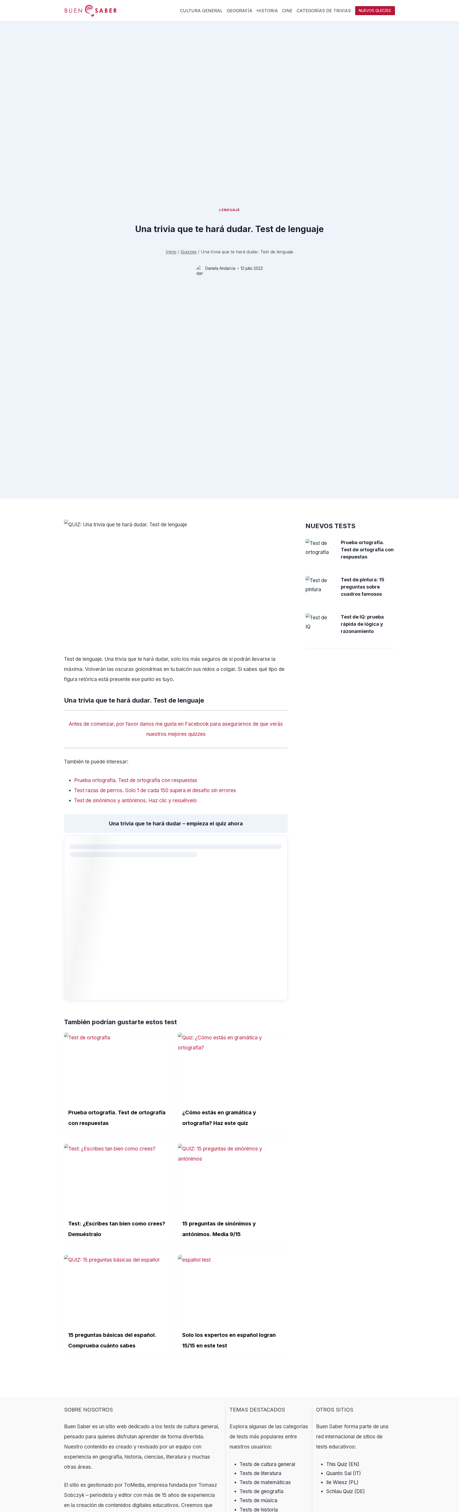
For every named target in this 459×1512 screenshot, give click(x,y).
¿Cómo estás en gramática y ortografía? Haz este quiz (219, 1117)
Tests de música (258, 1500)
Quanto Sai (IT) (343, 1473)
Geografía (239, 10)
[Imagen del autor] (199, 268)
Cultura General (201, 10)
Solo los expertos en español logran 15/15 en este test (229, 1340)
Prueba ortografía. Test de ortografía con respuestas (116, 1117)
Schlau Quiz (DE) (345, 1491)
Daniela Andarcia (220, 268)
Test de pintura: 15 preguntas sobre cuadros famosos (362, 587)
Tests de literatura (260, 1473)
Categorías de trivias (324, 10)
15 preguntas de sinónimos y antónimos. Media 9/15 (219, 1228)
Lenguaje (229, 210)
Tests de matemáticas (265, 1482)
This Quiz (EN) (342, 1464)
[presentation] (319, 548)
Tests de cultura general (267, 1464)
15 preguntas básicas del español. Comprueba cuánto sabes (112, 1340)
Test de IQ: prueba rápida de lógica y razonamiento (362, 624)
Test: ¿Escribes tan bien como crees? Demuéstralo (116, 1228)
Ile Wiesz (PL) (342, 1482)
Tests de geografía (261, 1491)
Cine (287, 10)
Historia (267, 10)
